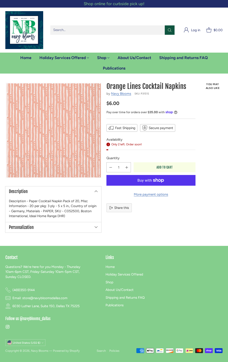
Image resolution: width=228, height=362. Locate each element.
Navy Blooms (121, 94)
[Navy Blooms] (24, 30)
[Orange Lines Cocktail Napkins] (53, 130)
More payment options (151, 194)
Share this (121, 208)
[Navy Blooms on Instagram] (7, 327)
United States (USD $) (26, 342)
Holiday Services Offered (124, 274)
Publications (115, 305)
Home (110, 267)
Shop (109, 282)
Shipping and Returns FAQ (125, 298)
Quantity (113, 158)
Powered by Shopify (66, 350)
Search (101, 350)
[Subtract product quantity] (111, 167)
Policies (114, 350)
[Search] (170, 30)
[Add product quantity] (127, 167)
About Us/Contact (120, 290)
